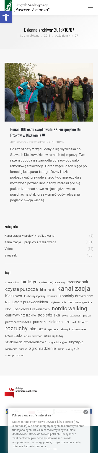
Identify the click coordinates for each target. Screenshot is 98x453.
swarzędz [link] (13, 335)
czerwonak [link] (77, 281)
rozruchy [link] (16, 328)
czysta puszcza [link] (21, 289)
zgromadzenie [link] (42, 348)
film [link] (43, 289)
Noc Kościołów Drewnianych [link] (27, 309)
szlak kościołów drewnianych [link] (25, 342)
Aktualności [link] (18, 142)
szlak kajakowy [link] (53, 336)
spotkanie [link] (53, 329)
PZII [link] (67, 322)
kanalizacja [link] (73, 288)
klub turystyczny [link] (34, 296)
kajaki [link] (51, 289)
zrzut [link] (61, 349)
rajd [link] (74, 322)
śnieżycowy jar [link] (14, 355)
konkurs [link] (52, 296)
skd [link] (33, 328)
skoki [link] (42, 329)
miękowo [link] (54, 302)
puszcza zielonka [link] (48, 321)
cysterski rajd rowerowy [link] (52, 282)
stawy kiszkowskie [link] (73, 329)
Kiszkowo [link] (13, 296)
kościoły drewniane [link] (76, 296)
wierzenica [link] (11, 349)
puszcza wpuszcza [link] (18, 322)
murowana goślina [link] (80, 302)
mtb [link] (64, 302)
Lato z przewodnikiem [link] (30, 302)
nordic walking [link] (69, 308)
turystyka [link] (76, 342)
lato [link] (7, 302)
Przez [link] (37, 142)
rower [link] (83, 321)
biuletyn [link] (29, 281)
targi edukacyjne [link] (58, 342)
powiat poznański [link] (71, 315)
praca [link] (87, 315)
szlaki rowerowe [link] (33, 336)
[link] (6, 17)
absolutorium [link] (12, 282)
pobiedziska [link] (49, 315)
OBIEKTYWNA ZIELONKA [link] (20, 315)
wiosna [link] (23, 349)
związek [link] (72, 348)
